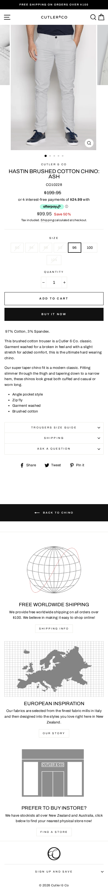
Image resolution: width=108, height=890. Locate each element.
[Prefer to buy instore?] (54, 773)
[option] (54, 5)
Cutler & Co (54, 164)
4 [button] (59, 156)
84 (31, 248)
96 (74, 248)
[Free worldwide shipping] (54, 570)
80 (17, 248)
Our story (54, 733)
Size (53, 238)
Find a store (54, 831)
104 (54, 260)
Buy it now (54, 314)
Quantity (54, 271)
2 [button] (50, 156)
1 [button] (46, 156)
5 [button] (63, 156)
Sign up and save (54, 871)
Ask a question (54, 448)
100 (90, 248)
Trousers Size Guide (54, 427)
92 (60, 248)
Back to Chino (58, 512)
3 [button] (54, 156)
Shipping (47, 220)
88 (46, 248)
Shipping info (54, 628)
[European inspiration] (54, 669)
